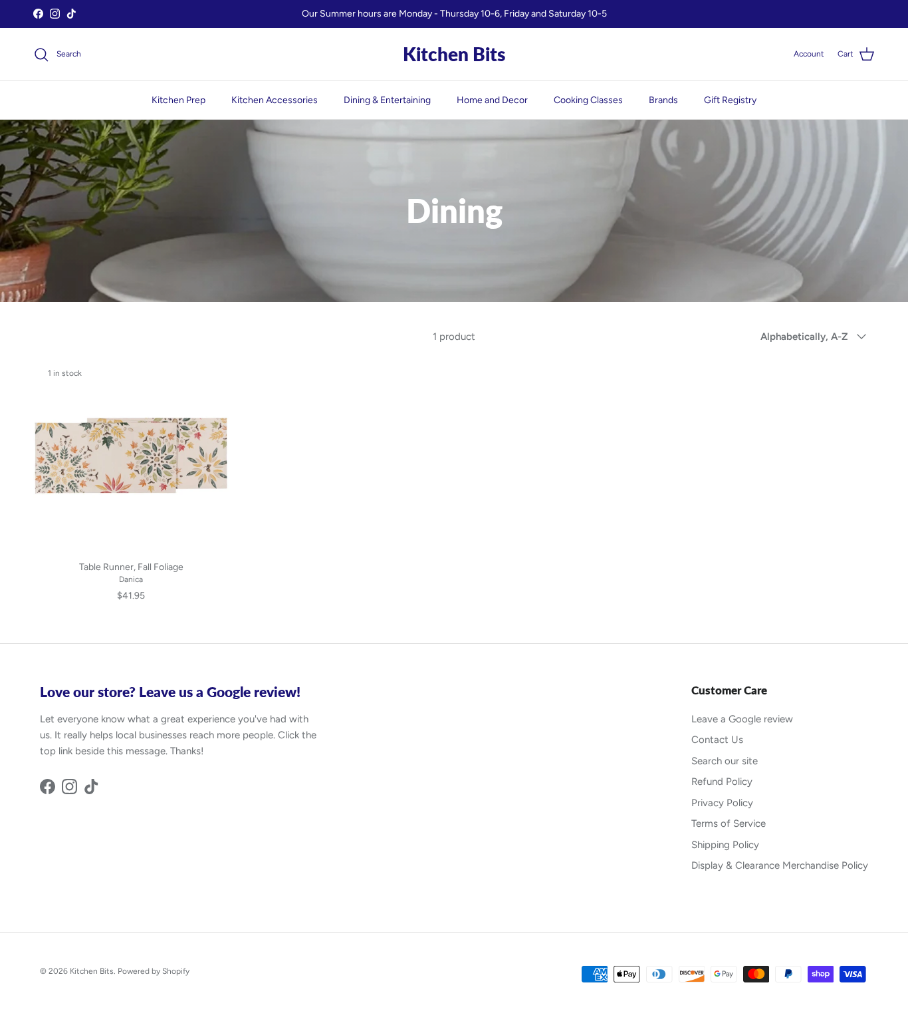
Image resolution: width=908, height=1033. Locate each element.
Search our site (724, 761)
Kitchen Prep (178, 100)
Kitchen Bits (92, 971)
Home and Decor (492, 100)
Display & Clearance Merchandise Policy (779, 865)
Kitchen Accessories (274, 100)
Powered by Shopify (153, 971)
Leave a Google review (742, 719)
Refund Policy (721, 782)
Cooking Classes (588, 100)
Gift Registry (730, 100)
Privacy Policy (722, 803)
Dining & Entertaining (387, 100)
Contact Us (717, 740)
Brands (663, 100)
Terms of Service (728, 823)
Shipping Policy (725, 845)
